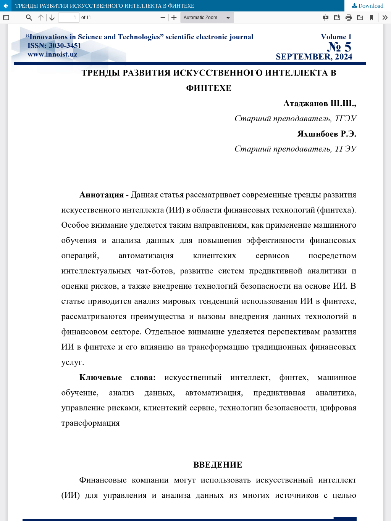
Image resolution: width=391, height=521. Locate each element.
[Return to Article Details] (5, 5)
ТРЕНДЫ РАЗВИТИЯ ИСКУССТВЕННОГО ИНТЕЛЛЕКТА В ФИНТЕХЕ (104, 5)
